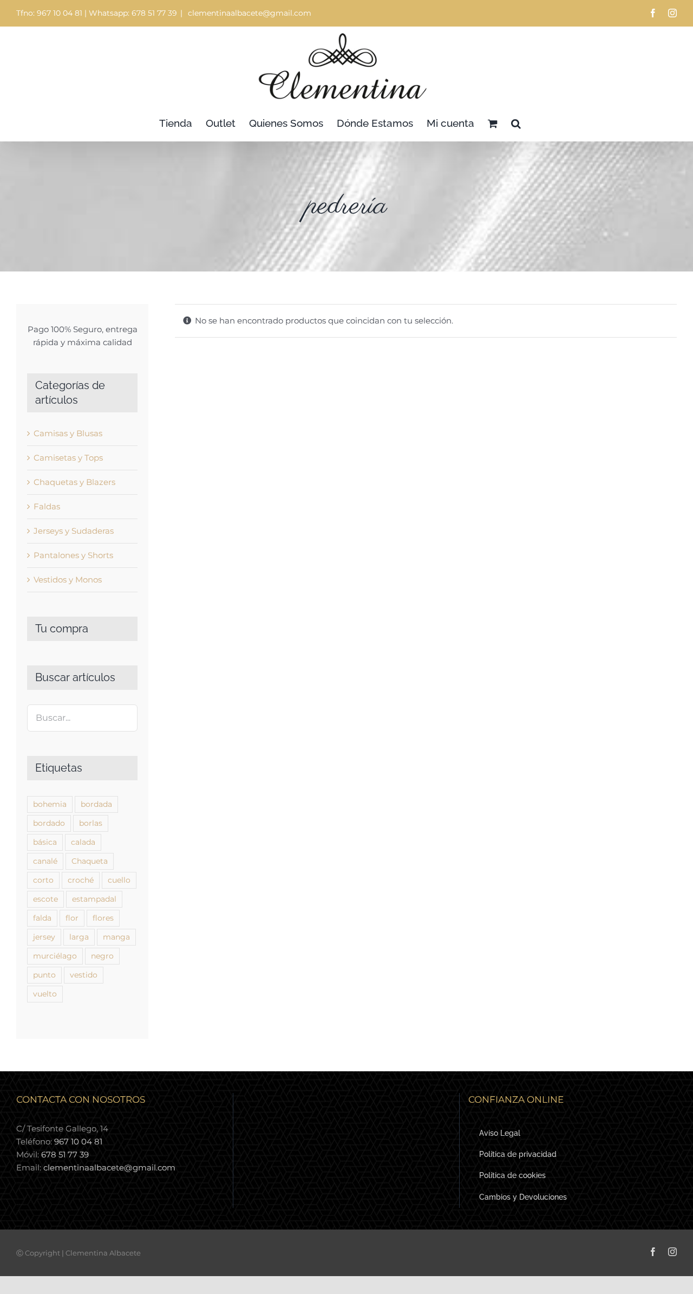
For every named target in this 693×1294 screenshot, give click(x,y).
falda (42, 918)
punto (44, 974)
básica (45, 842)
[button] (516, 123)
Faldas (47, 506)
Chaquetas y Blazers (74, 482)
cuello (119, 880)
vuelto (45, 993)
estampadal (94, 899)
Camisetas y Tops (68, 457)
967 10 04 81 (78, 1141)
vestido (83, 974)
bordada (96, 804)
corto (43, 880)
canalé (45, 861)
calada (83, 842)
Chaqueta (89, 861)
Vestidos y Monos (68, 579)
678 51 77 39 (65, 1154)
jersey (44, 937)
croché (81, 880)
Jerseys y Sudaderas (74, 531)
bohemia (50, 804)
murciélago (55, 956)
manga (116, 937)
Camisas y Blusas (68, 433)
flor (72, 918)
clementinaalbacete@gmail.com (248, 13)
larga (79, 937)
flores (103, 918)
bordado (49, 823)
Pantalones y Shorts (73, 555)
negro (102, 956)
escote (45, 899)
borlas (90, 823)
